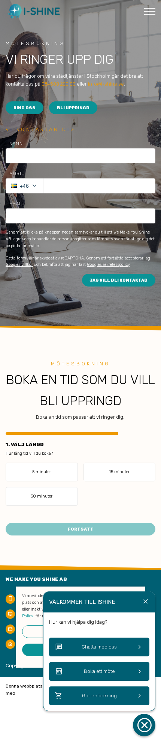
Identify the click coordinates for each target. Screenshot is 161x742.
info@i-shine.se (106, 84)
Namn (16, 143)
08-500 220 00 (59, 84)
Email (16, 203)
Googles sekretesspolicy (108, 264)
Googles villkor (19, 264)
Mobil (16, 173)
